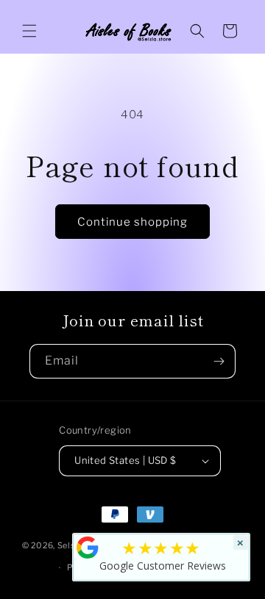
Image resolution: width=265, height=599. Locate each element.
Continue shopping (132, 222)
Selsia (70, 544)
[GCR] (87, 547)
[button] (29, 31)
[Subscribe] (218, 361)
